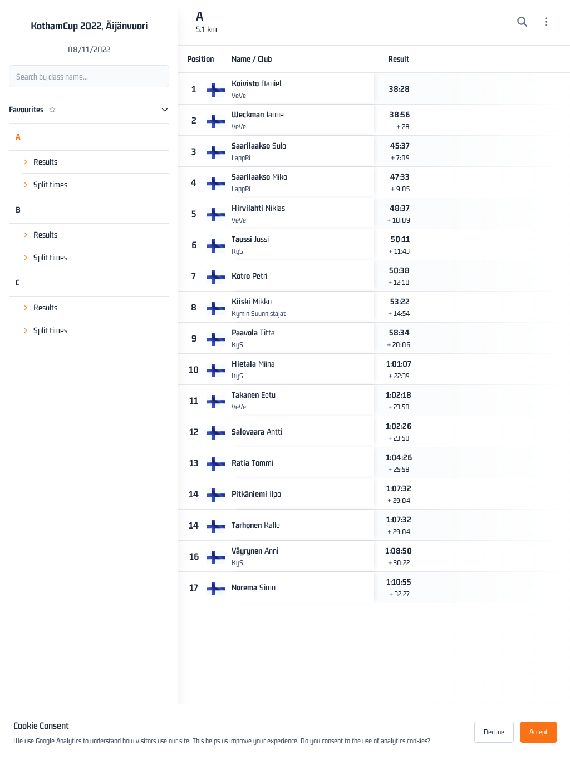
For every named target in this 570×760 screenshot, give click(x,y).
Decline (494, 732)
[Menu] (546, 23)
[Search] (522, 23)
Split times (50, 184)
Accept (538, 732)
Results (45, 161)
